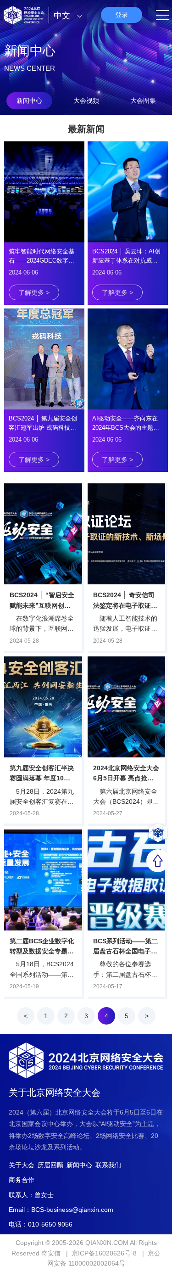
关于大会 (21, 1165)
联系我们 (108, 1165)
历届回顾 (50, 1165)
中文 (63, 15)
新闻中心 (29, 100)
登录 (121, 14)
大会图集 (143, 100)
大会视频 (86, 100)
